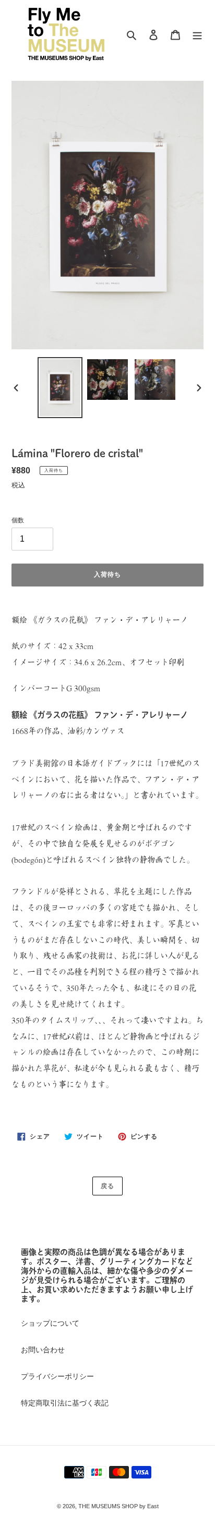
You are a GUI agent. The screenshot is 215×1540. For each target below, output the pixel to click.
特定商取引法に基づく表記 (65, 1403)
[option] (60, 388)
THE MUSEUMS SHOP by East (118, 1506)
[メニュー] (197, 34)
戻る (107, 1186)
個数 (17, 520)
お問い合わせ (43, 1350)
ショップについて (50, 1323)
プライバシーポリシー (57, 1376)
